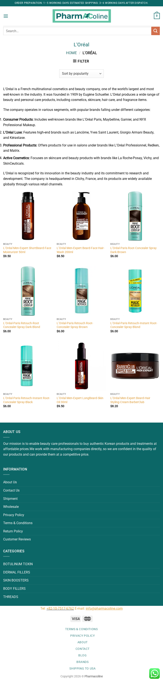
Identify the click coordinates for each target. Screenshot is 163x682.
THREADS (10, 597)
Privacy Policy (13, 515)
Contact (83, 648)
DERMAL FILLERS (16, 572)
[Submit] (155, 31)
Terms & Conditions (17, 523)
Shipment (10, 499)
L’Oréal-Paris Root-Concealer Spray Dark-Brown (133, 250)
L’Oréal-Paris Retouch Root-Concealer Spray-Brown (75, 325)
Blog (82, 655)
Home (71, 53)
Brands (82, 662)
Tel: (43, 608)
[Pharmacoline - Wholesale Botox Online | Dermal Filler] (82, 16)
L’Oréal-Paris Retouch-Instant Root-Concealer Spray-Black (26, 400)
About (82, 642)
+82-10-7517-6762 (60, 608)
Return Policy (13, 531)
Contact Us (11, 490)
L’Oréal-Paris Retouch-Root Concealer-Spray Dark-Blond (21, 325)
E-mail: (99, 608)
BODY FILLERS (14, 589)
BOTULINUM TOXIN (18, 564)
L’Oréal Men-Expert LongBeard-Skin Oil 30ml (80, 400)
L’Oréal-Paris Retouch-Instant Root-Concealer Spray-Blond (133, 325)
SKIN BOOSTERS (16, 580)
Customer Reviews (17, 539)
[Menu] (5, 16)
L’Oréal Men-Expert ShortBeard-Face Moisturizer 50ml (27, 250)
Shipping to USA (82, 668)
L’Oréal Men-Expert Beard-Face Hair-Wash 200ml (80, 250)
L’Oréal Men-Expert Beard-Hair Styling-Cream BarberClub (130, 400)
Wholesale (11, 507)
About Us (10, 482)
